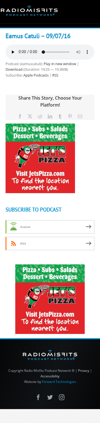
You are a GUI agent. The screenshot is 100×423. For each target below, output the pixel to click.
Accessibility (50, 376)
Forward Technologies (59, 381)
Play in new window (60, 63)
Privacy (83, 370)
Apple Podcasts (36, 75)
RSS (55, 75)
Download (14, 69)
